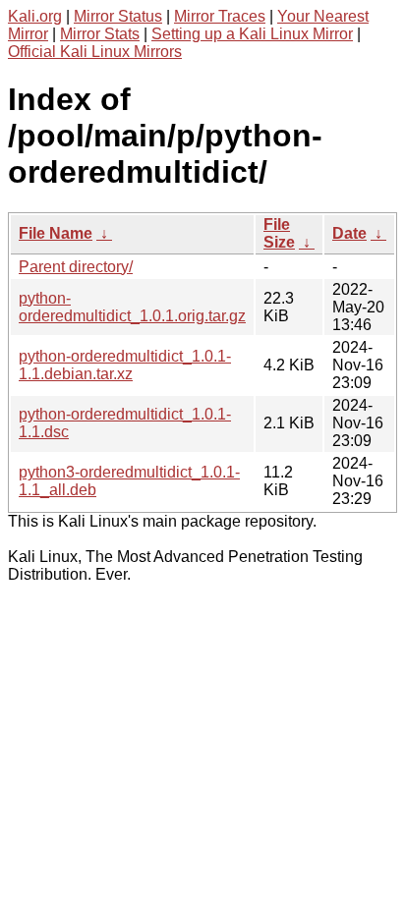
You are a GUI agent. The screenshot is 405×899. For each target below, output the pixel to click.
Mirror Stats (100, 34)
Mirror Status (118, 16)
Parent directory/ (76, 266)
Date (349, 233)
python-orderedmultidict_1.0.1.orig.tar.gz (132, 307)
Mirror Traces (219, 16)
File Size (279, 233)
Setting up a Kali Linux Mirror (252, 34)
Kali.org (35, 16)
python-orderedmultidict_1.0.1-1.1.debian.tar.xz (125, 365)
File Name (55, 233)
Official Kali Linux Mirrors (95, 51)
